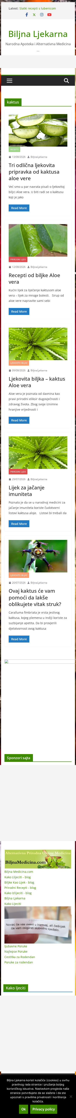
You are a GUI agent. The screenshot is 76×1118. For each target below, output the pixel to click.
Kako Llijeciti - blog (17, 877)
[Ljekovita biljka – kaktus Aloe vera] (38, 344)
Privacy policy (44, 1109)
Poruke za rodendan (18, 962)
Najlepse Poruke (15, 951)
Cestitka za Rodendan (19, 957)
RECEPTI (14, 149)
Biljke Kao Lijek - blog (19, 882)
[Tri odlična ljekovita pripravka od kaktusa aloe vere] (38, 130)
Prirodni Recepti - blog (20, 888)
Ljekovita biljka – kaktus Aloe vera (37, 382)
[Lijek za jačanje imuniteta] (38, 452)
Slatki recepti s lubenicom (37, 8)
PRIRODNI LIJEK (18, 259)
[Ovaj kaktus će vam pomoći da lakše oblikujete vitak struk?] (38, 556)
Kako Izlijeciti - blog (18, 893)
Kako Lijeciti (12, 904)
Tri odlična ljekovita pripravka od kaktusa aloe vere (34, 172)
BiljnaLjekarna (39, 157)
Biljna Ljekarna (38, 33)
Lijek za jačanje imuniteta (27, 490)
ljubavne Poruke (15, 946)
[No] (71, 1096)
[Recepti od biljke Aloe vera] (38, 240)
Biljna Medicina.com (18, 872)
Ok (23, 1109)
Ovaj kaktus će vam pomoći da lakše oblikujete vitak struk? (35, 597)
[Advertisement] (38, 803)
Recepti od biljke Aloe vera (34, 278)
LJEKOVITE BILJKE (18, 362)
